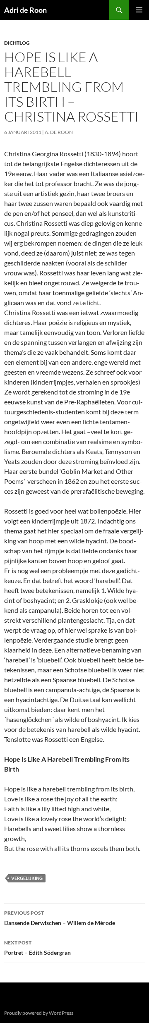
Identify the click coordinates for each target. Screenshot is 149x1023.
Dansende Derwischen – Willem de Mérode (59, 918)
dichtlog (17, 43)
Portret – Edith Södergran (37, 947)
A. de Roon (59, 132)
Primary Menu (139, 10)
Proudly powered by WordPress (38, 1013)
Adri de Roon (25, 9)
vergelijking (27, 878)
